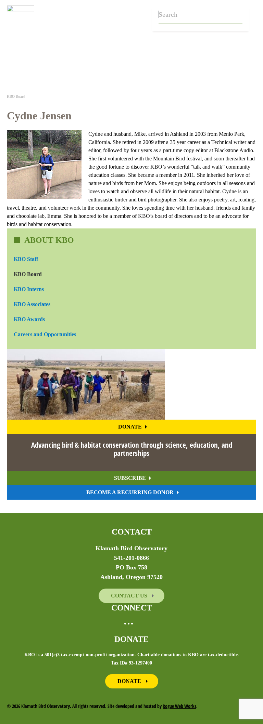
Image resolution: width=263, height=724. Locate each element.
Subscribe (130, 478)
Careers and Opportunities (45, 334)
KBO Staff (26, 259)
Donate (130, 427)
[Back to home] (20, 15)
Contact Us (130, 595)
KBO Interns (29, 289)
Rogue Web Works (179, 706)
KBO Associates (32, 304)
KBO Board (28, 274)
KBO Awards (29, 319)
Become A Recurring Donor (130, 492)
